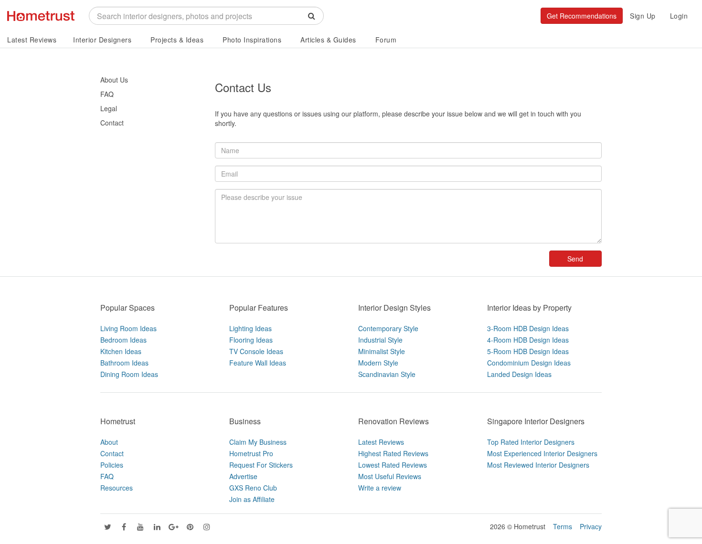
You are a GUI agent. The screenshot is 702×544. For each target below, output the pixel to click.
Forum (386, 39)
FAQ (107, 94)
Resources (116, 487)
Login (679, 16)
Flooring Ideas (251, 340)
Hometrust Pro (251, 453)
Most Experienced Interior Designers (542, 453)
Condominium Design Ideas (529, 362)
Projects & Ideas (176, 39)
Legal (108, 108)
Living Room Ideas (128, 328)
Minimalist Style (381, 351)
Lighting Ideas (250, 328)
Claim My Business (258, 442)
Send (575, 258)
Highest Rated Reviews (393, 453)
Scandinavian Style (386, 374)
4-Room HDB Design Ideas (528, 340)
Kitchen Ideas (120, 351)
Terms (562, 526)
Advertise (243, 476)
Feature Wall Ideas (257, 362)
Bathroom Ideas (124, 362)
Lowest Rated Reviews (392, 465)
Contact (112, 122)
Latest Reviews (31, 39)
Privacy (591, 526)
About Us (114, 79)
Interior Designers (102, 39)
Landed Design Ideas (519, 374)
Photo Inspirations (252, 39)
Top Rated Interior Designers (530, 442)
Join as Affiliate (252, 499)
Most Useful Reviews (389, 476)
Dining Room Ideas (129, 374)
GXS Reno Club (253, 487)
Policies (111, 465)
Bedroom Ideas (123, 340)
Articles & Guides (328, 39)
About (109, 442)
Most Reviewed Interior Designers (538, 465)
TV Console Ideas (256, 351)
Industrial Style (380, 340)
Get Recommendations (582, 16)
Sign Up (643, 16)
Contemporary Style (388, 328)
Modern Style (378, 362)
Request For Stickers (261, 465)
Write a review (379, 487)
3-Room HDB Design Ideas (528, 328)
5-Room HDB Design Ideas (528, 351)
